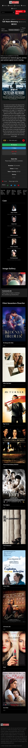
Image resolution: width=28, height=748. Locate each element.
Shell (4, 667)
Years (14, 8)
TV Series (17, 5)
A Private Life (6, 626)
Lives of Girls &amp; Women (10, 464)
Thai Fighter (6, 505)
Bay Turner (6, 424)
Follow (14, 148)
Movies (11, 5)
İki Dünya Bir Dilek (8, 342)
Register (20, 11)
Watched (15, 144)
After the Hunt (7, 383)
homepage (7, 19)
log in (10, 161)
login (13, 181)
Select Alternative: (4, 30)
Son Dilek (5, 707)
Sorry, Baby (6, 586)
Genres (24, 5)
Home (5, 5)
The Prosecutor (7, 545)
